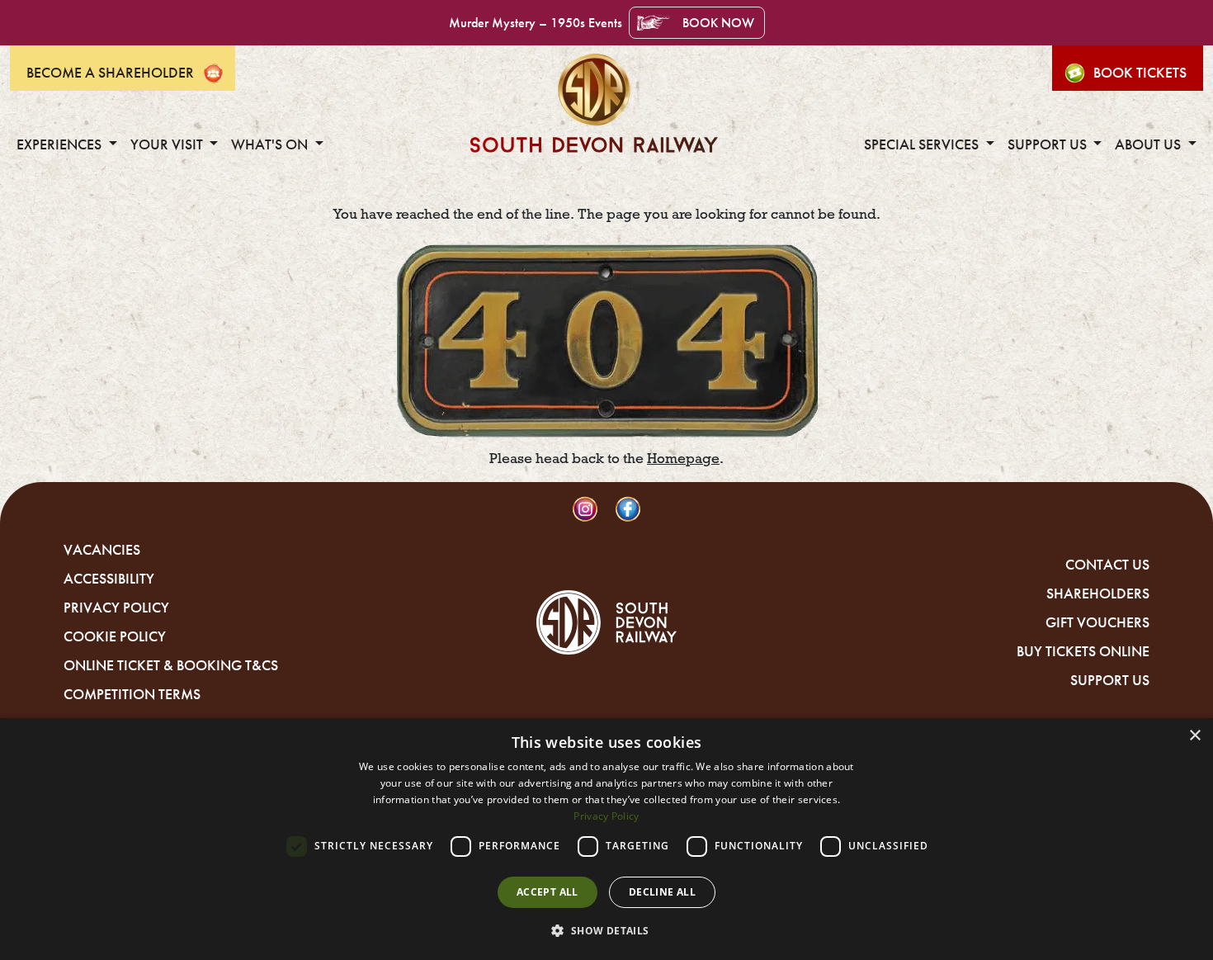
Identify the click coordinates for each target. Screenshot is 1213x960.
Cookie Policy (115, 636)
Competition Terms (132, 694)
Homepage (683, 458)
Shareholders (1097, 593)
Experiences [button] (61, 144)
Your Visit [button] (168, 144)
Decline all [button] (662, 892)
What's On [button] (271, 144)
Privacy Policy (116, 607)
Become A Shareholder (110, 73)
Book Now (718, 23)
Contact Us (1107, 565)
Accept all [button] (547, 892)
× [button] (1194, 736)
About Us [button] (1149, 144)
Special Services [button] (923, 144)
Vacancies (102, 550)
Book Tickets (1140, 73)
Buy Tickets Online (1083, 651)
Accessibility (109, 579)
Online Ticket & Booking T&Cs (171, 665)
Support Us (1109, 680)
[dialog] (606, 839)
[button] (606, 930)
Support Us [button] (1049, 144)
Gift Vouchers (1097, 622)
